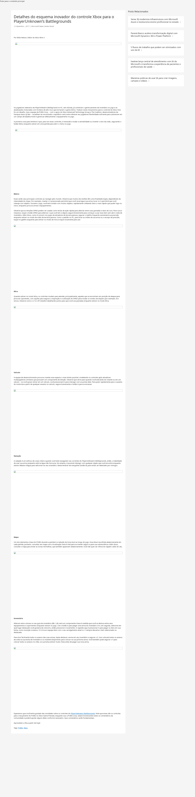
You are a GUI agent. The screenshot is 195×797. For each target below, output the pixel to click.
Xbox (26, 728)
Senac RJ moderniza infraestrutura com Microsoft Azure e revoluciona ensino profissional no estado (155, 20)
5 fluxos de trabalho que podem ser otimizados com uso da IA (156, 48)
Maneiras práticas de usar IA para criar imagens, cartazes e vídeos (154, 79)
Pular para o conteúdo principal (12, 1)
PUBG (20, 728)
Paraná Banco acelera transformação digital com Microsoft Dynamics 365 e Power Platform (154, 34)
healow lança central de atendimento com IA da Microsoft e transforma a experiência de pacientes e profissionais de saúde (156, 64)
